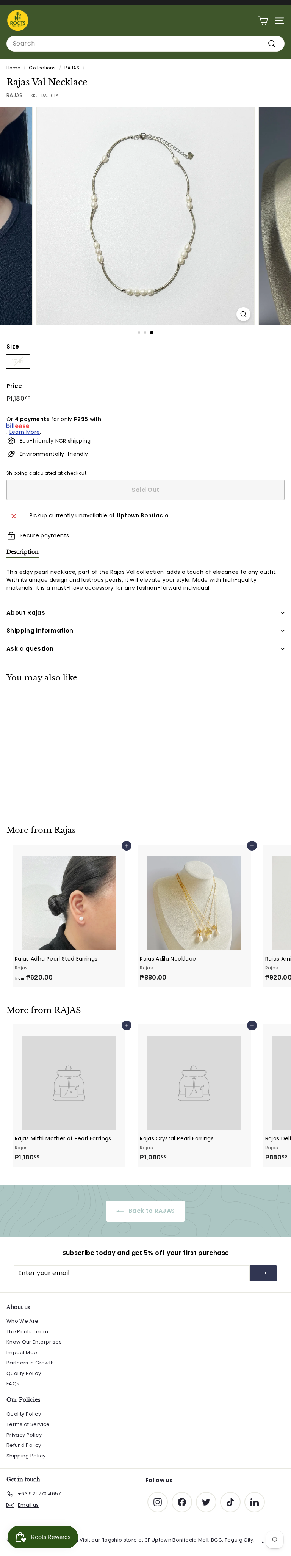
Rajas (65, 830)
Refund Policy (23, 1445)
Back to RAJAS (151, 1210)
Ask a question (29, 649)
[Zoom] (243, 314)
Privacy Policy (24, 1434)
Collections (42, 68)
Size (12, 346)
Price (14, 386)
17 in (18, 361)
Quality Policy (23, 1373)
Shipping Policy (25, 1455)
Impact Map (22, 1352)
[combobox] (145, 44)
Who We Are (22, 1321)
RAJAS (71, 68)
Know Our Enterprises (34, 1342)
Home (13, 68)
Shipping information (40, 630)
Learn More (24, 432)
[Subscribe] (263, 1273)
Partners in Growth (30, 1362)
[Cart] (263, 20)
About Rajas (25, 613)
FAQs (12, 1383)
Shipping (17, 473)
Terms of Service (28, 1424)
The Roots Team (27, 1331)
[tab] (22, 553)
